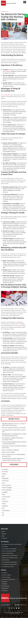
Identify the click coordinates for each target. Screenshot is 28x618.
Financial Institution (6, 575)
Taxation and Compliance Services (10, 557)
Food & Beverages (6, 577)
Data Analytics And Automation (9, 548)
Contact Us (4, 538)
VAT (3, 515)
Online (3, 499)
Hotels (3, 494)
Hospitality (4, 492)
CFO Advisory (5, 480)
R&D (3, 508)
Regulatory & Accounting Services (9, 555)
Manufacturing (5, 586)
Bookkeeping (5, 478)
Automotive (4, 572)
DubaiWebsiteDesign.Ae (14, 613)
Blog (3, 476)
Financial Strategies (7, 487)
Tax (3, 512)
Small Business (6, 510)
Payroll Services (5, 559)
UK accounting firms (5, 95)
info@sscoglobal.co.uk (21, 604)
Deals (3, 483)
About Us (4, 533)
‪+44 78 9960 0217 (7, 604)
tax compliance (6, 71)
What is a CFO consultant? (8, 452)
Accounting (5, 471)
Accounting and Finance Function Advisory (11, 544)
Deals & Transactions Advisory (9, 551)
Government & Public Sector (8, 579)
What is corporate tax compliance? (10, 450)
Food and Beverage (6, 490)
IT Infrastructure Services (8, 566)
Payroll (4, 503)
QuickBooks (5, 506)
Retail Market (5, 588)
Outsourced (5, 501)
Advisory (4, 474)
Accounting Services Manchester (9, 564)
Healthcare (4, 581)
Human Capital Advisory (7, 553)
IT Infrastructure (6, 496)
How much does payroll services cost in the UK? (14, 427)
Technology (4, 590)
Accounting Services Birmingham (9, 562)
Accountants (5, 469)
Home (3, 531)
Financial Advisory (6, 485)
